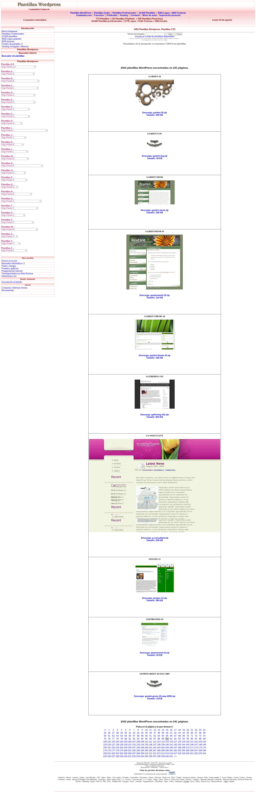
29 (121, 733)
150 (105, 747)
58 (138, 736)
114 (163, 742)
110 (146, 742)
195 (187, 750)
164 (163, 747)
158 (138, 747)
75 (105, 739)
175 (105, 750)
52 (113, 736)
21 (192, 730)
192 (175, 750)
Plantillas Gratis (102, 13)
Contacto (135, 15)
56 (130, 736)
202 (113, 753)
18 (179, 730)
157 (134, 747)
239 (163, 756)
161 (150, 747)
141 (171, 744)
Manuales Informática (12, 263)
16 (171, 730)
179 (121, 750)
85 (146, 739)
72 (196, 736)
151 (109, 747)
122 (196, 742)
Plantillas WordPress (80, 13)
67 (175, 736)
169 (183, 747)
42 (175, 733)
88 (159, 739)
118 (179, 742)
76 (109, 739)
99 (204, 739)
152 (113, 747)
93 (179, 739)
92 (175, 739)
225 (105, 756)
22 (196, 730)
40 (167, 733)
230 (125, 756)
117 (175, 742)
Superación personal (169, 15)
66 (171, 736)
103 (117, 742)
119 (183, 742)
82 (134, 739)
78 (117, 739)
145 (187, 744)
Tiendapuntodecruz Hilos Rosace (17, 273)
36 (150, 733)
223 (200, 753)
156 (130, 747)
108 (138, 742)
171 (192, 747)
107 (134, 742)
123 (200, 742)
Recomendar (8, 290)
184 (142, 750)
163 (159, 747)
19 (183, 730)
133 (138, 744)
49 (204, 733)
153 (117, 747)
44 (183, 733)
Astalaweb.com (84, 15)
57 (134, 736)
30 (126, 733)
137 (154, 744)
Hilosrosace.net (9, 276)
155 (125, 747)
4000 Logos (164, 13)
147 (196, 744)
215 (167, 753)
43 (179, 733)
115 (167, 742)
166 (171, 747)
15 (167, 730)
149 (204, 744)
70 (188, 736)
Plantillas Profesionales (124, 13)
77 (113, 739)
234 (142, 756)
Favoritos (99, 15)
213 (159, 753)
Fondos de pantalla (11, 44)
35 (146, 733)
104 (121, 742)
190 (167, 750)
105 (125, 742)
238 (159, 756)
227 (113, 756)
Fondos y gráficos (10, 268)
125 (105, 744)
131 (130, 744)
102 (113, 742)
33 (138, 733)
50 (105, 736)
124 (204, 742)
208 (138, 753)
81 (130, 739)
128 (117, 744)
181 (130, 750)
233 (138, 756)
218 (179, 753)
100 (105, 742)
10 (146, 730)
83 (138, 739)
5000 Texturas (179, 13)
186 (150, 750)
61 (150, 736)
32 (134, 733)
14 (163, 730)
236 (150, 756)
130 (125, 744)
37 (154, 733)
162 (154, 747)
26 (109, 733)
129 (121, 744)
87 (154, 739)
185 (146, 750)
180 (125, 750)
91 (171, 739)
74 (204, 736)
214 (163, 753)
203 (117, 753)
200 (105, 753)
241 (171, 756)
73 (200, 736)
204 (121, 753)
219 (183, 753)
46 (192, 733)
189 (163, 750)
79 (121, 739)
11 (150, 730)
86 (150, 739)
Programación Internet (12, 271)
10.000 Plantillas (147, 13)
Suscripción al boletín (12, 282)
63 (159, 736)
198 (200, 750)
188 (159, 750)
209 (142, 753)
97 (196, 739)
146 (192, 744)
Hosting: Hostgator (10, 46)
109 (142, 742)
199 (204, 750)
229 (121, 756)
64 (163, 736)
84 (142, 739)
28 (117, 733)
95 (188, 739)
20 (188, 730)
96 (192, 739)
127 (113, 744)
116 (171, 742)
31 (130, 733)
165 (167, 747)
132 (134, 744)
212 (154, 753)
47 (196, 733)
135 (146, 744)
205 (125, 753)
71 (192, 736)
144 (183, 744)
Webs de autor (149, 15)
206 (130, 753)
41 (171, 733)
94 (183, 739)
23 (200, 730)
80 (126, 739)
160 (146, 747)
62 (154, 736)
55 (126, 736)
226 (109, 756)
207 (134, 753)
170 (187, 747)
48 (200, 733)
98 (200, 739)
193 (179, 750)
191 (171, 750)
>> (175, 756)
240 (167, 756)
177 (113, 750)
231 (130, 756)
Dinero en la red (9, 261)
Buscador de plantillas (13, 56)
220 (187, 753)
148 (200, 744)
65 (167, 736)
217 (175, 753)
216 (171, 753)
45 (188, 733)
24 (204, 730)
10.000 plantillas (9, 36)
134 (142, 744)
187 (154, 750)
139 (163, 744)
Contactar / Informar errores (14, 288)
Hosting (124, 15)
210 (146, 753)
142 (175, 744)
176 (109, 750)
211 (150, 753)
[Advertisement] (128, 25)
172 (196, 747)
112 (154, 742)
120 (187, 742)
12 (154, 730)
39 (163, 733)
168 (179, 747)
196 (192, 750)
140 (167, 744)
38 (159, 733)
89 (163, 739)
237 (154, 756)
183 (138, 750)
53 (117, 736)
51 (109, 736)
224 (204, 753)
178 (117, 750)
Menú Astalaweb (9, 31)
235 (146, 756)
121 (192, 742)
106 (130, 742)
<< (105, 730)
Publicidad (112, 15)
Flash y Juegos (9, 266)
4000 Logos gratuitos (11, 39)
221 (192, 753)
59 (142, 736)
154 (121, 747)
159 (142, 747)
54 (121, 736)
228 (117, 756)
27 (113, 733)
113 (159, 742)
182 (134, 750)
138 (159, 744)
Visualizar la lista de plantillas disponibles (154, 36)
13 (159, 730)
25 (105, 733)
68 (179, 736)
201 (109, 753)
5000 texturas (8, 41)
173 (200, 747)
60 (146, 736)
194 (183, 750)
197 (196, 750)
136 (150, 744)
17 (175, 730)
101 (109, 742)
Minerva (25, 46)
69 (183, 736)
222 (196, 753)
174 (204, 747)
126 (109, 744)
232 (134, 756)
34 (142, 733)
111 (150, 742)
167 (175, 747)
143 (179, 744)
